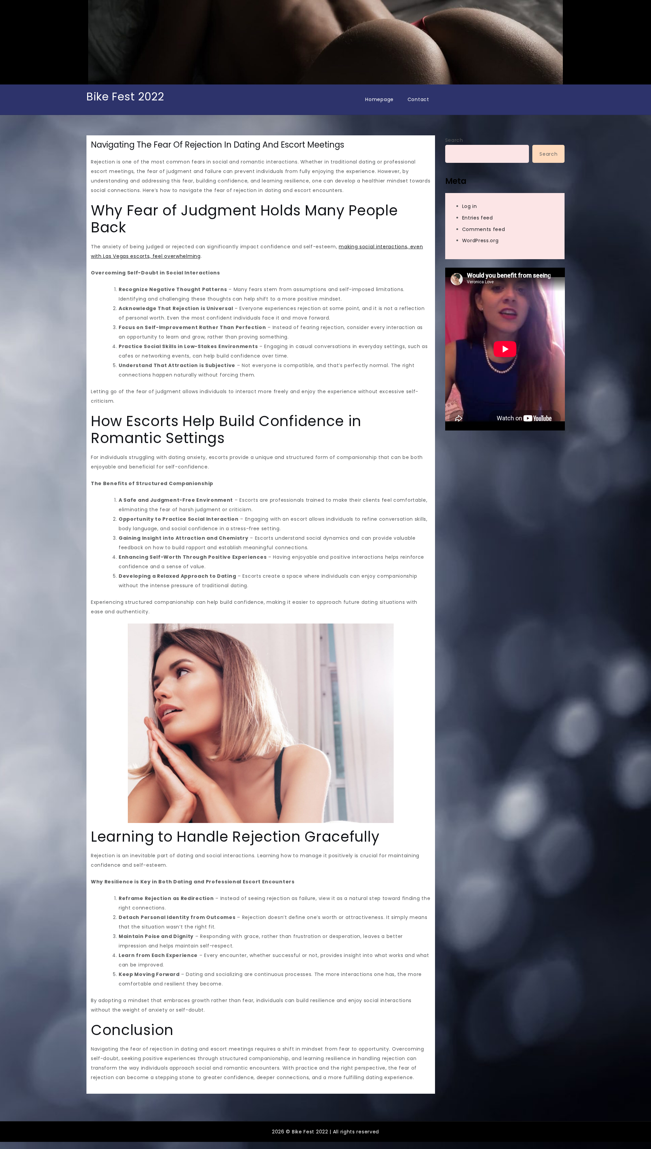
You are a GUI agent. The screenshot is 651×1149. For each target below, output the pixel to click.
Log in (469, 206)
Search (454, 140)
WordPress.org (480, 240)
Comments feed (483, 229)
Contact (418, 99)
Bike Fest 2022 (125, 96)
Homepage (379, 99)
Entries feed (477, 217)
